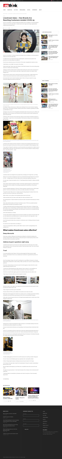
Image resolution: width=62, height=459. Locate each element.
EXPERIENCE (45, 421)
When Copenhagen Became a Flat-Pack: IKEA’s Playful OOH (53, 57)
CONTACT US (45, 427)
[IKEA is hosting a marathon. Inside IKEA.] (8, 391)
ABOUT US (44, 423)
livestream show (23, 55)
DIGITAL (44, 419)
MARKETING (45, 413)
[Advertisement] (41, 5)
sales (25, 111)
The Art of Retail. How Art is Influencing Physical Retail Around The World (33, 396)
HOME (44, 411)
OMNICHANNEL (45, 417)
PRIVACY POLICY (45, 425)
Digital (6, 13)
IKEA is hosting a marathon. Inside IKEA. (10, 413)
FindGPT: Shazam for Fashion (54, 40)
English (53, 0)
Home (4, 13)
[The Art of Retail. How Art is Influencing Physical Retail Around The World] (33, 390)
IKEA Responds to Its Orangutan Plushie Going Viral (53, 100)
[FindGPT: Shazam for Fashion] (21, 391)
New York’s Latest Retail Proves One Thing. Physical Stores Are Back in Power (53, 52)
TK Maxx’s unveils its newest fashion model (10, 433)
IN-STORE (44, 415)
